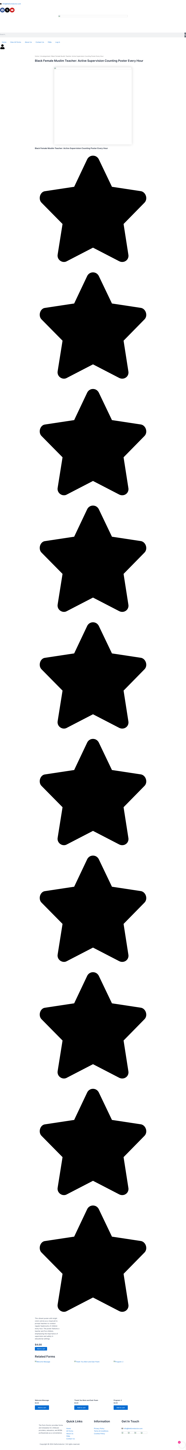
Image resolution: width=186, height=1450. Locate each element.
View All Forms (15, 42)
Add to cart (41, 1349)
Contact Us (40, 42)
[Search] (185, 35)
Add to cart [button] (42, 1408)
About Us (28, 42)
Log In (57, 42)
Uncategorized (45, 56)
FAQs (50, 42)
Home (4, 42)
